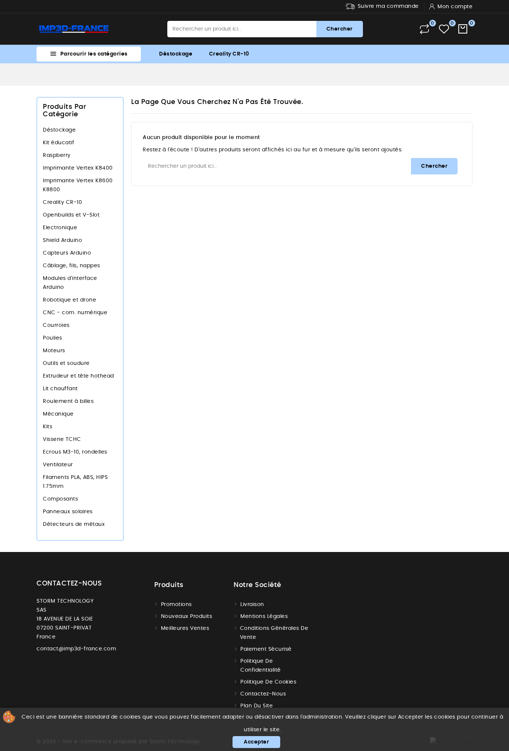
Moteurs (54, 350)
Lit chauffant (60, 388)
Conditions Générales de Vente (274, 633)
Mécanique (58, 414)
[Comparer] (424, 29)
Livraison (252, 604)
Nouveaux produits (186, 616)
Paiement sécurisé (266, 649)
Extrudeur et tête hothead (78, 376)
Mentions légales (264, 616)
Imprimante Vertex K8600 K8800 (78, 185)
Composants (60, 499)
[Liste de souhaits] (444, 29)
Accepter (256, 742)
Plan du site (256, 706)
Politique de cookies (268, 682)
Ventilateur (58, 464)
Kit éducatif (58, 142)
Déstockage (175, 54)
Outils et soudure (66, 363)
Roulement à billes (68, 401)
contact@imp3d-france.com (76, 648)
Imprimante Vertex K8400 (78, 168)
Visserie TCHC (62, 439)
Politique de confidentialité (260, 666)
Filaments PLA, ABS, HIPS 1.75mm (75, 482)
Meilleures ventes (185, 628)
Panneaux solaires (68, 511)
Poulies (52, 338)
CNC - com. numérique (75, 312)
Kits (47, 426)
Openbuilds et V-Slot (71, 215)
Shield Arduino (62, 240)
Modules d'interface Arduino (70, 283)
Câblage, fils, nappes (71, 265)
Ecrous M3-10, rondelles (75, 452)
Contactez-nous (263, 694)
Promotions (176, 604)
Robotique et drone (69, 300)
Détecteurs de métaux (74, 524)
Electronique (60, 227)
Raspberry (57, 155)
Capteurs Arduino (67, 253)
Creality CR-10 (229, 54)
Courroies (56, 325)
